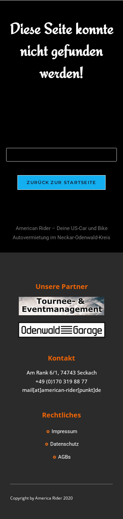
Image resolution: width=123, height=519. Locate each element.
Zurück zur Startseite (61, 182)
